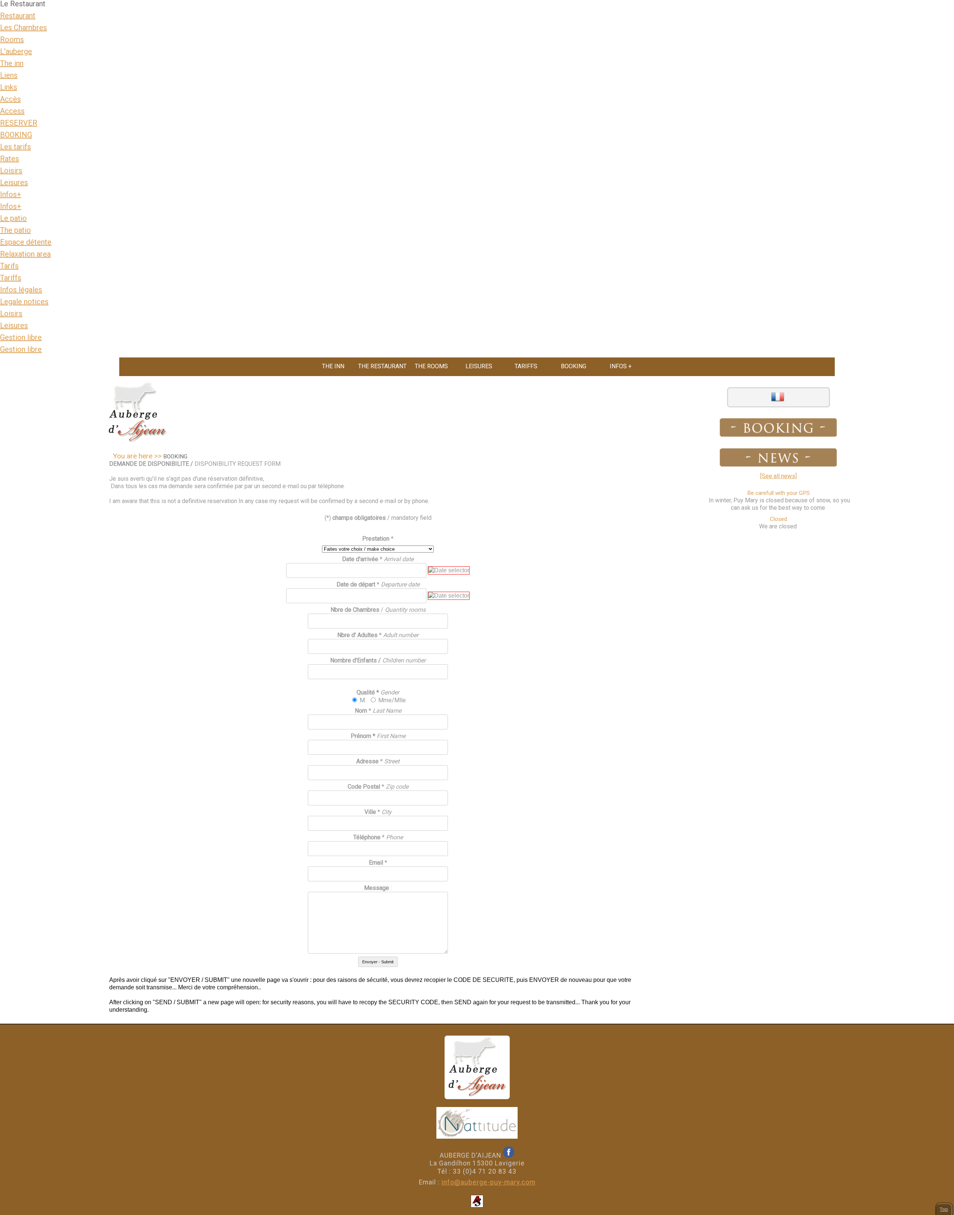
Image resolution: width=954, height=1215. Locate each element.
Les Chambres (23, 27)
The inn (11, 63)
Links (8, 87)
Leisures (14, 182)
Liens (9, 75)
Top (944, 1209)
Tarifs (9, 265)
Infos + (621, 366)
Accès (10, 99)
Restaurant (17, 15)
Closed (778, 519)
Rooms (12, 39)
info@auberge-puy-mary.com (489, 1182)
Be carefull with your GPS (778, 493)
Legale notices (24, 301)
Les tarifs (15, 146)
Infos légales (21, 289)
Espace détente (25, 242)
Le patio (13, 218)
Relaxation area (25, 253)
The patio (15, 230)
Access (12, 110)
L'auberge (16, 51)
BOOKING (16, 134)
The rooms (431, 366)
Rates (9, 158)
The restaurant (382, 366)
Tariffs (10, 277)
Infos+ (10, 194)
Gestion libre (21, 337)
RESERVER (18, 122)
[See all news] (778, 476)
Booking (573, 366)
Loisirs (11, 170)
